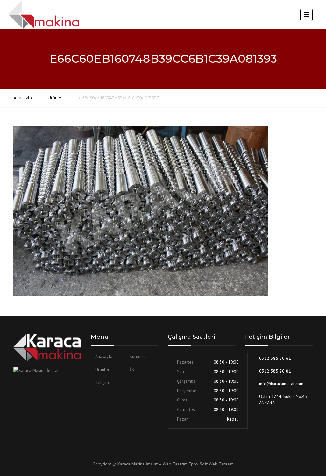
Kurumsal (138, 356)
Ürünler (55, 97)
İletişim (102, 382)
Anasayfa (22, 97)
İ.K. (132, 369)
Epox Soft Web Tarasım (211, 464)
